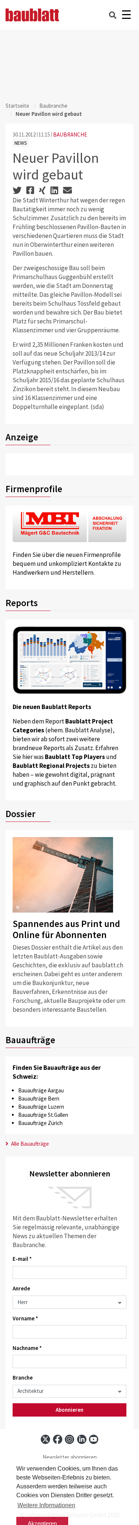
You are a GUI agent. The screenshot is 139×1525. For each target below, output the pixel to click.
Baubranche (53, 105)
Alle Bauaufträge (29, 1143)
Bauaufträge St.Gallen (43, 1114)
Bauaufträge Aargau (41, 1090)
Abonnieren (69, 1409)
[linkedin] (81, 1439)
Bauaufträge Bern (38, 1098)
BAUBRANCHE (70, 134)
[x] (45, 1439)
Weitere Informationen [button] (46, 1505)
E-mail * (22, 1258)
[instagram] (69, 1439)
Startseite (17, 105)
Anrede (21, 1288)
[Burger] (126, 15)
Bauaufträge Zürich (40, 1122)
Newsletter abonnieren (70, 1457)
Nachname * (27, 1347)
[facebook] (57, 1439)
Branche (23, 1377)
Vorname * (25, 1318)
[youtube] (93, 1439)
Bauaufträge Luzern (41, 1106)
